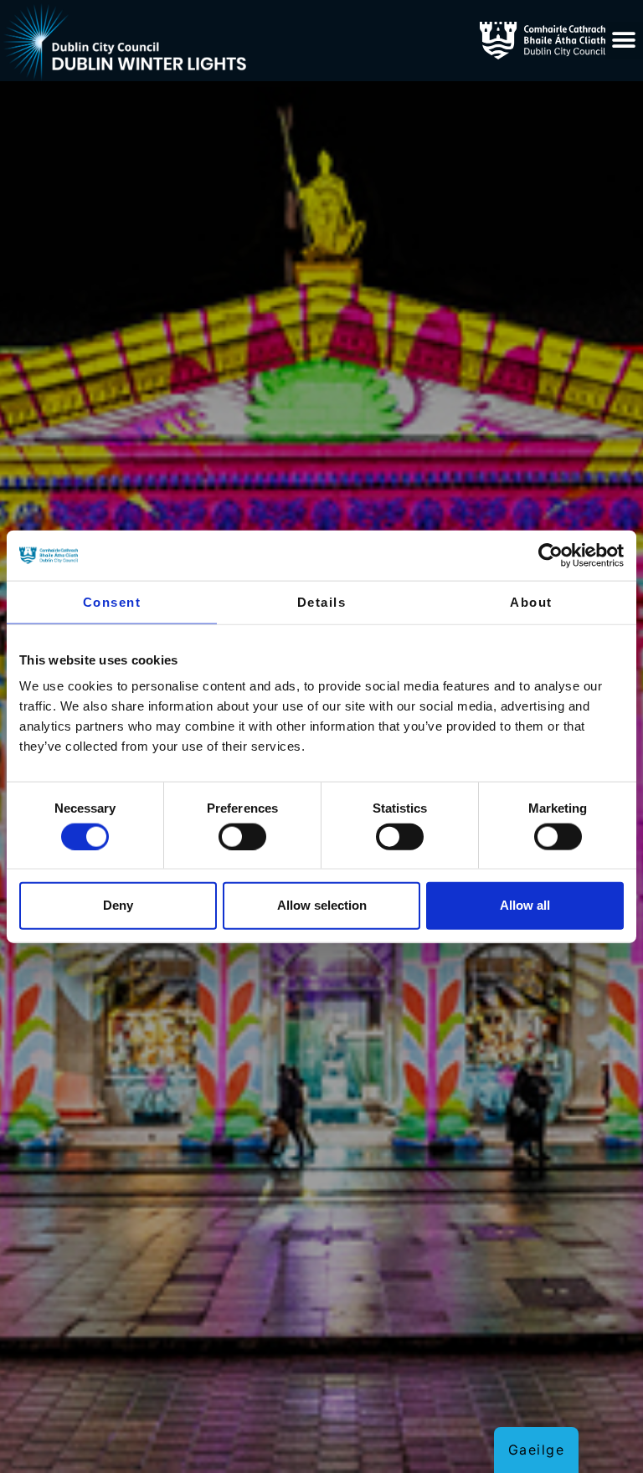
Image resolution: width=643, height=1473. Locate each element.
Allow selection (322, 905)
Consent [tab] (112, 602)
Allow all (525, 905)
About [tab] (531, 602)
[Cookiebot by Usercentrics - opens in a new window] (550, 555)
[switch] (242, 836)
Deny (118, 905)
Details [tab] (322, 602)
